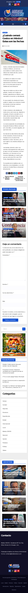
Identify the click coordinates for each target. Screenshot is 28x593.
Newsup (22, 577)
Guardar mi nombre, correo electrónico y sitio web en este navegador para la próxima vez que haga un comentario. (14, 314)
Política (11, 197)
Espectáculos (6, 416)
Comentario (6, 255)
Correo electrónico (8, 293)
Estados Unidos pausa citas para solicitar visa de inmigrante (13, 474)
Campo (5, 401)
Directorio (5, 412)
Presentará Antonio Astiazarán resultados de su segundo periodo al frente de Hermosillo (13, 371)
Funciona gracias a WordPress (10, 577)
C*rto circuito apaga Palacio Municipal (13, 376)
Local (4, 427)
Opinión (5, 439)
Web (4, 301)
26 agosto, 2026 (9, 476)
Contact (5, 405)
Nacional (5, 32)
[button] (23, 24)
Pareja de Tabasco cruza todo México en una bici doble (19, 178)
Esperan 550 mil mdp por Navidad (9, 178)
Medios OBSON (7, 431)
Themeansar (14, 579)
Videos (4, 450)
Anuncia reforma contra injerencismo (13, 232)
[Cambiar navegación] (13, 24)
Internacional (6, 424)
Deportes (5, 408)
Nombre (5, 284)
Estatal (4, 420)
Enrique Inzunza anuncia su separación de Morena (14, 200)
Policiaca (5, 442)
